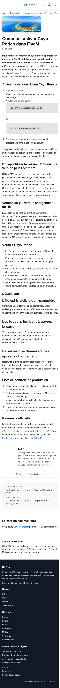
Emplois (5, 621)
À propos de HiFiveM (12, 662)
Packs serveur (8, 639)
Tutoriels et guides (17, 13)
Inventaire (6, 628)
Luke (21, 449)
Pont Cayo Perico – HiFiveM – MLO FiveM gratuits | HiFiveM (29, 491)
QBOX (5, 601)
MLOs (5, 632)
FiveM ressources (11, 438)
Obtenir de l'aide (30, 583)
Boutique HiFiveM (33, 438)
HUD (4, 624)
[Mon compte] (49, 5)
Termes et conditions (11, 651)
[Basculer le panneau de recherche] (44, 5)
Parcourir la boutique (11, 583)
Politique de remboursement (15, 655)
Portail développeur (11, 675)
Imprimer (6, 671)
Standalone (7, 605)
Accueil (5, 13)
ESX (4, 594)
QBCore (6, 598)
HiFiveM (33, 4)
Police (5, 617)
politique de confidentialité (14, 659)
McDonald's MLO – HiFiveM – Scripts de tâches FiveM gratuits (28, 502)
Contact (5, 667)
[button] (55, 5)
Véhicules (6, 636)
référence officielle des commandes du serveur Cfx (26, 431)
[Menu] (6, 5)
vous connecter (21, 526)
